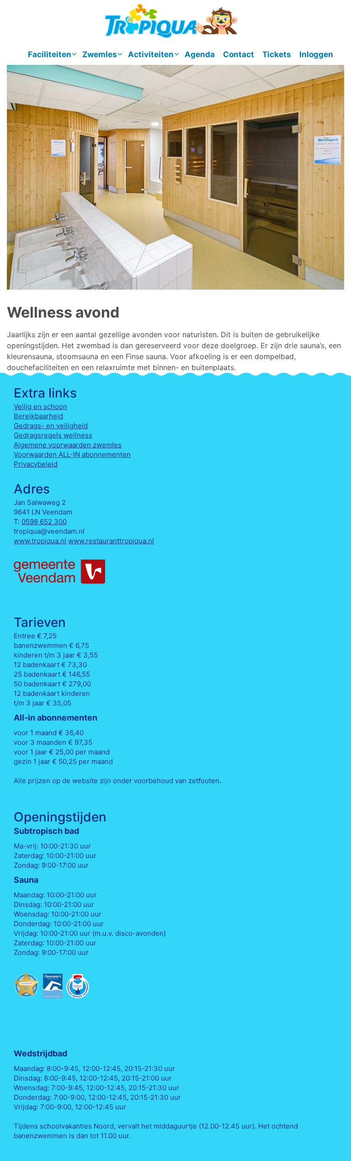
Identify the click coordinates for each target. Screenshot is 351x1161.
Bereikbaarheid (38, 416)
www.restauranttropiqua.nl (111, 540)
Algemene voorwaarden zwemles (68, 444)
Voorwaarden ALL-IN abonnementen (72, 454)
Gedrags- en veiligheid (51, 425)
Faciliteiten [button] (49, 54)
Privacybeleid (36, 464)
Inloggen (316, 54)
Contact (238, 54)
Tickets (276, 54)
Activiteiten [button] (151, 54)
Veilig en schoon (40, 406)
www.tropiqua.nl (40, 540)
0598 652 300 (44, 521)
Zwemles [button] (99, 54)
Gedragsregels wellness (53, 435)
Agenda (200, 54)
